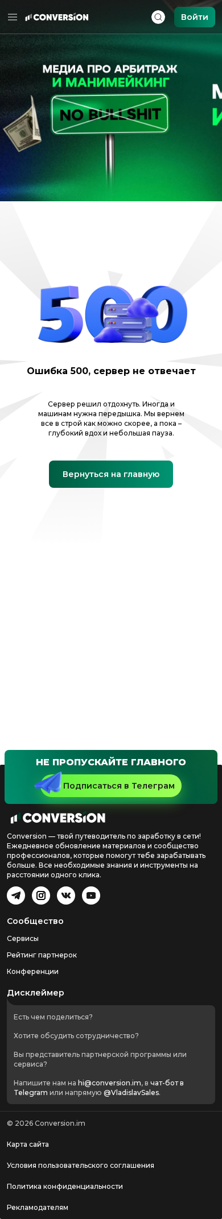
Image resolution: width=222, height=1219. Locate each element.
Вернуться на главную (111, 474)
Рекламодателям (37, 1207)
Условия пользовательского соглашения (80, 1165)
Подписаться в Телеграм (119, 786)
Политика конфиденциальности (65, 1186)
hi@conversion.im (109, 1083)
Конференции (33, 971)
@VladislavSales (131, 1092)
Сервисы (23, 938)
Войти (194, 17)
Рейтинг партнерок (42, 955)
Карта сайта (28, 1144)
